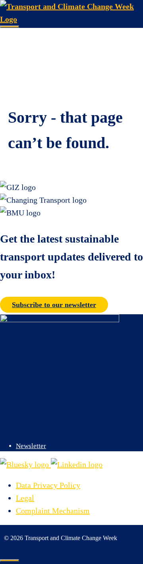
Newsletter (31, 446)
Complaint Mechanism (53, 510)
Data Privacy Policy (48, 485)
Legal (25, 498)
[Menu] (9, 26)
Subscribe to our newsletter (54, 305)
